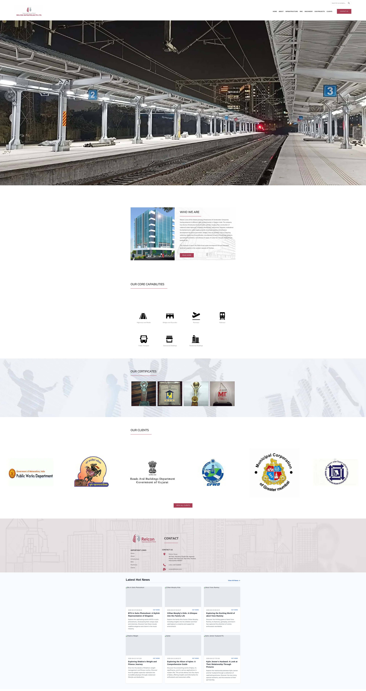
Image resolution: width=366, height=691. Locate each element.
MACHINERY (309, 11)
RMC (301, 11)
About (132, 556)
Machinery (134, 565)
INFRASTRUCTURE (291, 11)
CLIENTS (329, 11)
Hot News (156, 610)
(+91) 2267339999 (175, 565)
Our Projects (320, 11)
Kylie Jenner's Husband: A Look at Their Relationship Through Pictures (221, 664)
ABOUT (281, 11)
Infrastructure (135, 559)
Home (275, 11)
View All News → (234, 580)
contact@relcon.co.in (175, 569)
